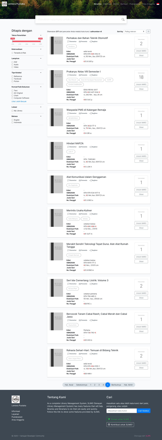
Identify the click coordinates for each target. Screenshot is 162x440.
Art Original (18, 93)
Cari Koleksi (143, 411)
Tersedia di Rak (20, 53)
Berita (116, 4)
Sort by (120, 31)
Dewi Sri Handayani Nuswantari (91, 80)
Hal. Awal (69, 385)
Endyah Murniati (74, 255)
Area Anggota (148, 4)
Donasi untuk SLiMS (120, 419)
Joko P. (71, 152)
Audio (16, 65)
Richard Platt (73, 289)
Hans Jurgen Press (75, 358)
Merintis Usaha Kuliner (79, 210)
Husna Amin (72, 325)
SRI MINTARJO (73, 118)
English (16, 120)
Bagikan (94, 41)
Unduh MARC (141, 51)
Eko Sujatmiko (73, 185)
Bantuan (124, 4)
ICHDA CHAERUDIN (75, 84)
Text (15, 90)
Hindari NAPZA (75, 143)
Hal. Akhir (128, 385)
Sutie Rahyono (73, 219)
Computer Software (21, 98)
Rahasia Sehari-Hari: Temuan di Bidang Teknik (92, 350)
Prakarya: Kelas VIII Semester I (84, 71)
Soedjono (72, 46)
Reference (18, 76)
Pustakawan (135, 4)
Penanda (84, 41)
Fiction (16, 81)
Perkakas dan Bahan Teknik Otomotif (87, 38)
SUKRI (109, 80)
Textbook (17, 79)
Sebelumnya (81, 385)
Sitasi (141, 55)
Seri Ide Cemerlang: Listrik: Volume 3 (87, 280)
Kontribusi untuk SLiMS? (121, 424)
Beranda (97, 4)
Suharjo (85, 219)
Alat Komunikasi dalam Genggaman (86, 177)
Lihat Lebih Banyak (19, 101)
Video (16, 67)
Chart (16, 95)
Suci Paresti (72, 80)
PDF (15, 62)
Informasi (107, 4)
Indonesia (17, 122)
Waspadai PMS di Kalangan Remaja (86, 109)
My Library (18, 111)
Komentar (72, 41)
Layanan (15, 414)
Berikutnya (116, 385)
